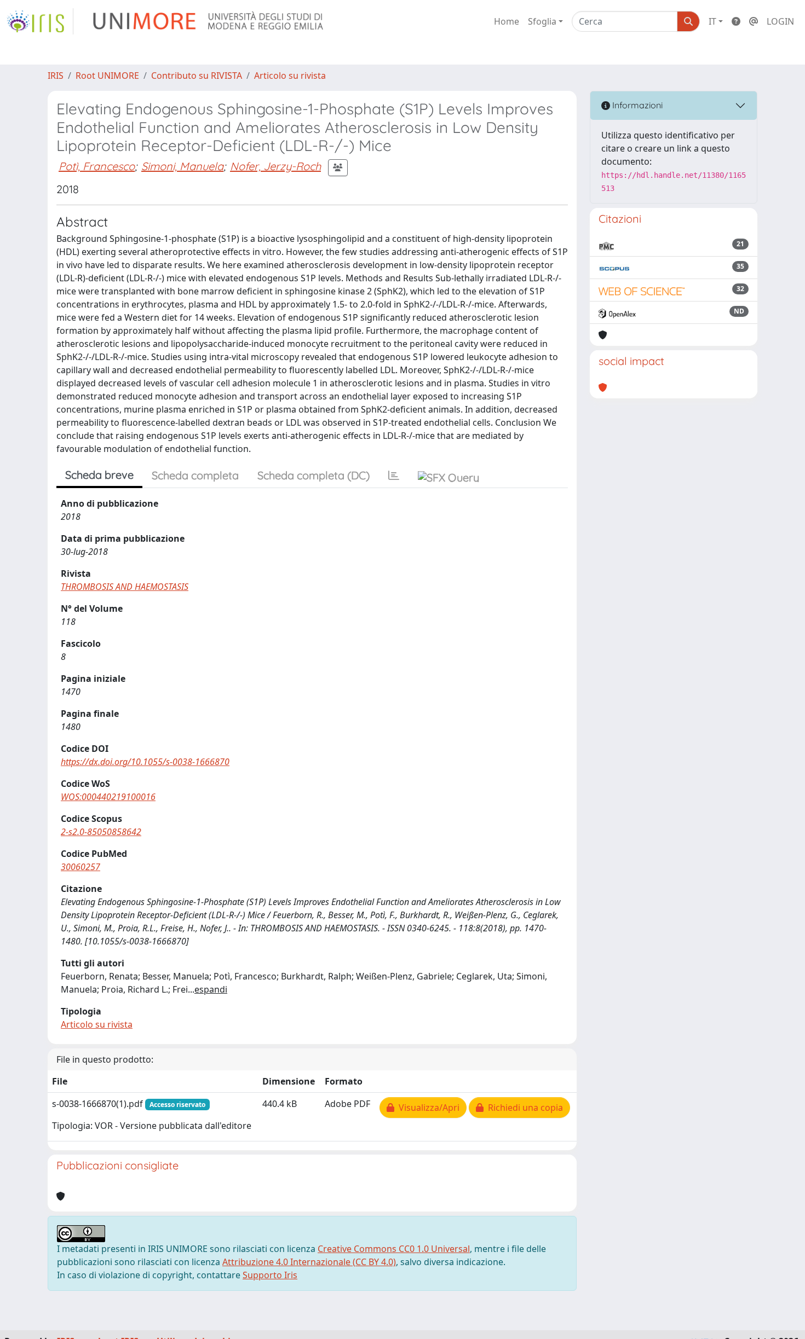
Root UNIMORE (107, 75)
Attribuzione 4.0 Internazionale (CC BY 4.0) (309, 1262)
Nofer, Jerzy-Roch (275, 166)
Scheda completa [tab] (195, 475)
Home (506, 21)
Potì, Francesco (97, 166)
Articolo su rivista (290, 75)
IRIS (56, 75)
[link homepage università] (209, 21)
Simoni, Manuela (182, 166)
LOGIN (780, 21)
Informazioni (636, 105)
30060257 (80, 867)
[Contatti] (753, 21)
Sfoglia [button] (542, 21)
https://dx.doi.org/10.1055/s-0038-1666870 (145, 762)
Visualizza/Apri (426, 1108)
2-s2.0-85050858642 (101, 832)
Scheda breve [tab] (99, 475)
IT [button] (712, 21)
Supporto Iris (270, 1275)
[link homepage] (40, 21)
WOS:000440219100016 (108, 797)
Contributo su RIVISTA (196, 75)
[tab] (394, 475)
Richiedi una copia (523, 1108)
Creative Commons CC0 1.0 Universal (394, 1249)
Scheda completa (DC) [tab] (313, 475)
